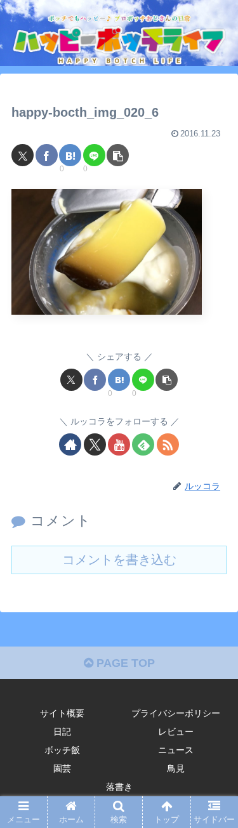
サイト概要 (62, 713)
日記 (62, 731)
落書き (119, 787)
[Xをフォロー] (95, 444)
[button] (118, 155)
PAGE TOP (124, 663)
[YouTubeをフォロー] (119, 444)
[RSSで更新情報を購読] (168, 444)
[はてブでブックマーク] (70, 155)
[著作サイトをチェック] (70, 444)
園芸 (62, 768)
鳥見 (176, 768)
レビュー (176, 731)
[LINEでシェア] (94, 155)
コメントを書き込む (119, 560)
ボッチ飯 (62, 750)
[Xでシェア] (22, 155)
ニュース (176, 750)
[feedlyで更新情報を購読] (143, 444)
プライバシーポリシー (175, 713)
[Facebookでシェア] (47, 155)
